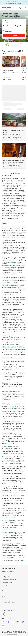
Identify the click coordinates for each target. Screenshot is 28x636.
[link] (14, 35)
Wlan (11, 207)
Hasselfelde (18, 404)
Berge (7, 440)
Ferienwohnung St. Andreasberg (13, 429)
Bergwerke (5, 305)
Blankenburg (5, 411)
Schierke (4, 555)
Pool (5, 294)
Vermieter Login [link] (6, 585)
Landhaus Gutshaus (8, 70)
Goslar (18, 262)
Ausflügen (11, 423)
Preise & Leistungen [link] (7, 582)
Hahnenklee (5, 383)
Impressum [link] (5, 596)
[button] (14, 30)
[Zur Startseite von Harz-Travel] (6, 8)
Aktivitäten (16, 337)
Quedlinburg (10, 262)
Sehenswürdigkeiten (10, 346)
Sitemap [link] (4, 605)
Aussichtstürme (12, 235)
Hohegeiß (4, 391)
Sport (3, 240)
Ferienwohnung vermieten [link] (9, 579)
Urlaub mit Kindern (9, 349)
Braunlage (4, 532)
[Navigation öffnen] (25, 8)
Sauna (13, 408)
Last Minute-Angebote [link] (8, 571)
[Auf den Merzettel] (18, 58)
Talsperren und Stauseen (13, 339)
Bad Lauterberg (6, 476)
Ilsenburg (4, 373)
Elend (3, 403)
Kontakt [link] (4, 593)
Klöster (10, 269)
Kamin (23, 560)
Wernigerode (13, 195)
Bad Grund (5, 520)
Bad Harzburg (5, 544)
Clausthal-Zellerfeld (7, 446)
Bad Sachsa (5, 433)
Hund (5, 351)
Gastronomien (7, 337)
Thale (3, 456)
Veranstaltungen (10, 357)
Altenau (5, 195)
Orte (13, 284)
